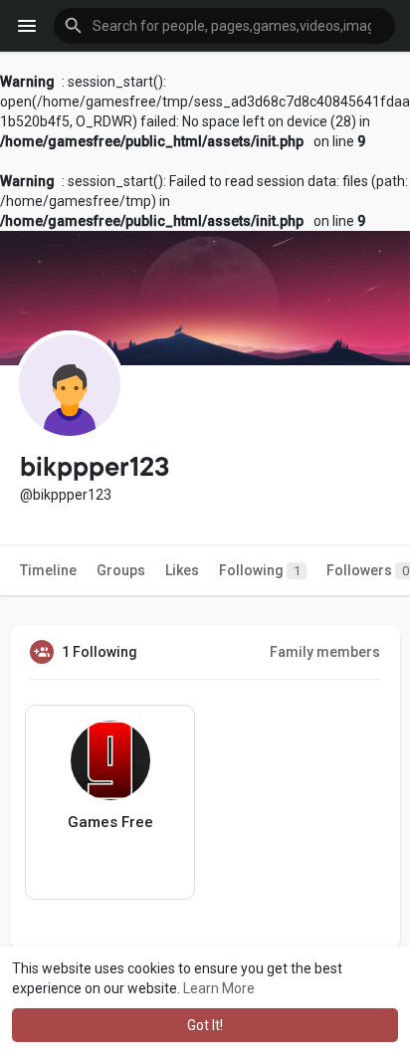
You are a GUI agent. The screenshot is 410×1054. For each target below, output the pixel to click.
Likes (182, 570)
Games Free (110, 822)
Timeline (48, 570)
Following (260, 570)
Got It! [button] (205, 1025)
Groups (121, 570)
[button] (224, 26)
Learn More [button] (219, 988)
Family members (325, 652)
